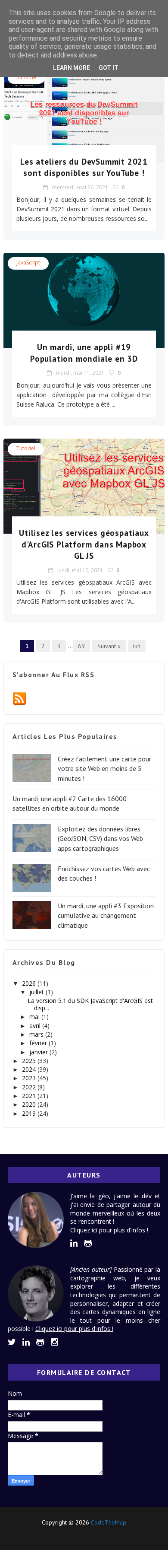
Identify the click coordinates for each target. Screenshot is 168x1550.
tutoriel (25, 448)
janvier (39, 1052)
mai (35, 1016)
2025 (29, 1061)
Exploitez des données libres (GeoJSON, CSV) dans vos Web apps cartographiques (100, 838)
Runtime (26, 77)
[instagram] (54, 1342)
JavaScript (28, 262)
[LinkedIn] (68, 1534)
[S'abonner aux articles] (19, 698)
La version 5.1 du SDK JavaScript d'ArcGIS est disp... (90, 1004)
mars (37, 1034)
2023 (29, 1078)
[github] (88, 1243)
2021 (29, 1096)
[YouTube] (97, 1534)
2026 (29, 983)
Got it (108, 67)
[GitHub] (83, 1534)
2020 (29, 1104)
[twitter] (12, 1342)
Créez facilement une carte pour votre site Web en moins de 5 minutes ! (104, 768)
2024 (29, 1069)
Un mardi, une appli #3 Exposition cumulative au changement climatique (106, 915)
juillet (37, 992)
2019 (29, 1113)
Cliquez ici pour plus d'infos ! (109, 1230)
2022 (29, 1087)
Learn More (71, 67)
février (39, 1043)
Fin (136, 646)
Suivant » (109, 646)
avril (35, 1026)
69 (81, 646)
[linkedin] (74, 1243)
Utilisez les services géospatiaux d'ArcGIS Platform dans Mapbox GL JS (84, 544)
